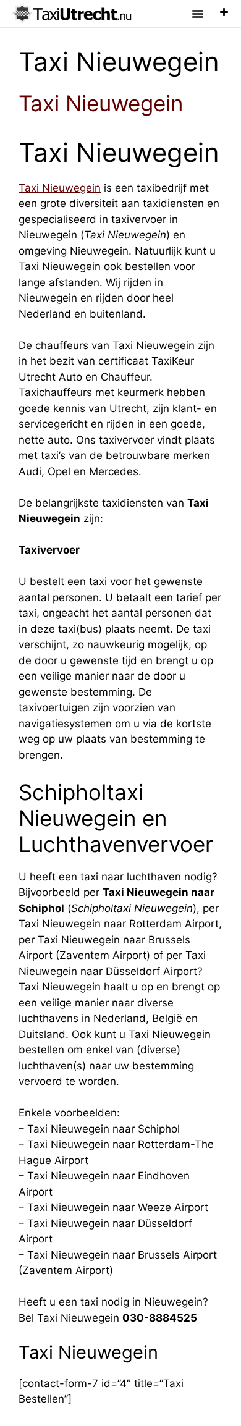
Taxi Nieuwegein (101, 103)
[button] (197, 13)
